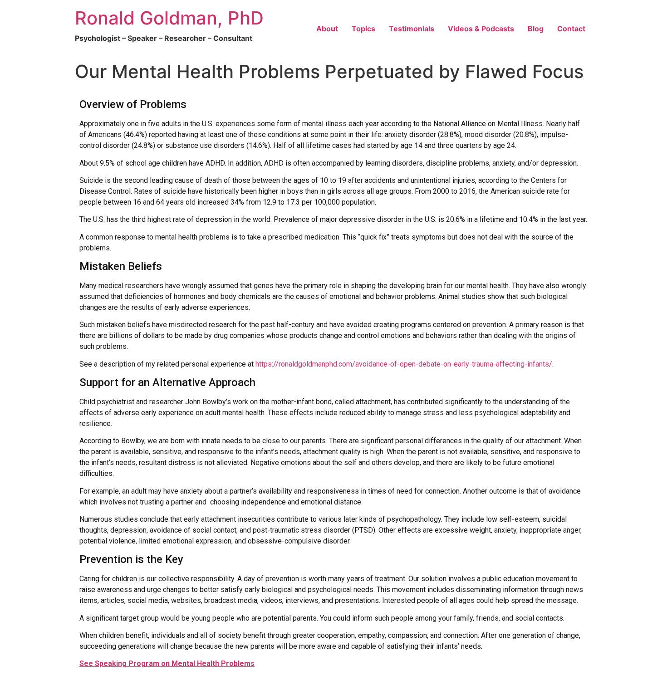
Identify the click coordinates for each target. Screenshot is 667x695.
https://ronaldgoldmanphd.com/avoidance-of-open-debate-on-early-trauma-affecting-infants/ (403, 364)
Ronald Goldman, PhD (169, 18)
